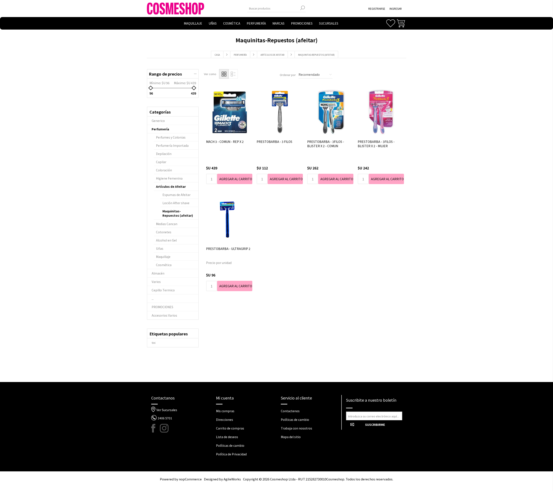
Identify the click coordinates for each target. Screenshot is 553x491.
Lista (233, 74)
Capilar (161, 162)
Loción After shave (175, 203)
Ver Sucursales (166, 410)
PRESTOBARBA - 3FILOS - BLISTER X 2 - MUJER (376, 143)
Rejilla (224, 74)
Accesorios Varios (164, 315)
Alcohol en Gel (166, 240)
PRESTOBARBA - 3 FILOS (274, 141)
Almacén (158, 273)
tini (154, 343)
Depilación (164, 154)
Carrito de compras (230, 428)
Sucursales (328, 23)
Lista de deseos (227, 437)
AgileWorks (232, 479)
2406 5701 (165, 418)
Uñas (159, 248)
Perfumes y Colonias (171, 137)
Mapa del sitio (291, 437)
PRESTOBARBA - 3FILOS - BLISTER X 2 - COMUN (325, 143)
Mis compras (225, 411)
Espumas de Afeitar (176, 195)
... (153, 298)
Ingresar (395, 8)
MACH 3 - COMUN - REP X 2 (225, 141)
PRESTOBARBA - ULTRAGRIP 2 (228, 248)
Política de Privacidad (231, 454)
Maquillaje (163, 256)
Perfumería (160, 129)
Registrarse (376, 8)
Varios (156, 281)
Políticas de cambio (230, 445)
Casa (217, 54)
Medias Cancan (166, 224)
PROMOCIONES (162, 307)
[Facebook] (155, 428)
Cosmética (164, 265)
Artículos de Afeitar (171, 186)
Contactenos (290, 411)
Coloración (164, 170)
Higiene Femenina (169, 178)
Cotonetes (163, 232)
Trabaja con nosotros (296, 428)
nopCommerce (190, 479)
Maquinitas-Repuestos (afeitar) (177, 213)
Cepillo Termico (163, 290)
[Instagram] (164, 428)
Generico (158, 120)
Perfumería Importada (172, 145)
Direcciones (224, 419)
